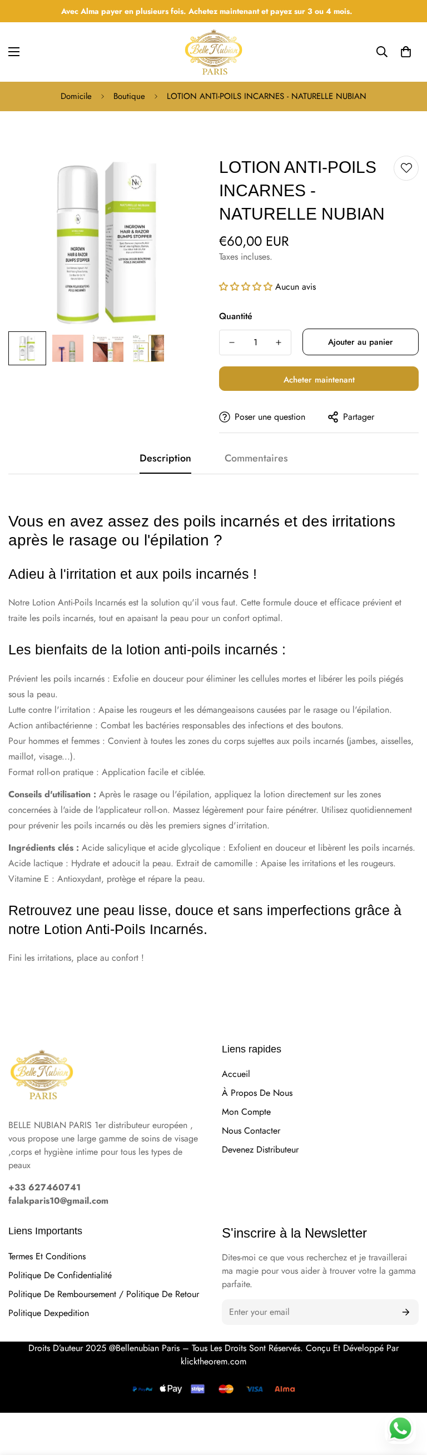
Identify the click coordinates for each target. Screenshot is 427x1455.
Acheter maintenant (319, 380)
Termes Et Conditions (47, 1256)
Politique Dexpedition (48, 1313)
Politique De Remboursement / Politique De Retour (103, 1294)
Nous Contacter (251, 1130)
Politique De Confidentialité (60, 1275)
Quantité (235, 316)
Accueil (236, 1073)
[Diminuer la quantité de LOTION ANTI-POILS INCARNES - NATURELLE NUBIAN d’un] (232, 342)
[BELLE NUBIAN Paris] (213, 52)
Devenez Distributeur (260, 1149)
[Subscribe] (406, 1312)
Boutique (129, 96)
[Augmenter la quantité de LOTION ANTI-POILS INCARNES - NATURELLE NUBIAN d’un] (278, 342)
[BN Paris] (41, 1076)
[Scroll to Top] (405, 1372)
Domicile (76, 96)
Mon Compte (246, 1111)
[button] (406, 51)
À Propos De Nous (257, 1092)
